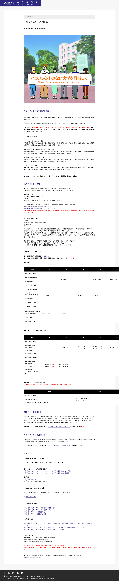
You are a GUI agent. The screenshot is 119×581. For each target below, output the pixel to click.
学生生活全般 (30, 17)
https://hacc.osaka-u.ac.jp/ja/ (33, 558)
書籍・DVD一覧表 (31, 496)
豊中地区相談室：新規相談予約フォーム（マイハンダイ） (41, 209)
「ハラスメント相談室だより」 (62, 445)
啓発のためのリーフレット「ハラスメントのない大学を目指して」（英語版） (47, 473)
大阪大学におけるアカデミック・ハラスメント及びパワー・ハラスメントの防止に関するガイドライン (54, 527)
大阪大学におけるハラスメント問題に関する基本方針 (39, 508)
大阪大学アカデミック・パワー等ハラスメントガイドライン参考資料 (44, 529)
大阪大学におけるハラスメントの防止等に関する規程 (39, 510)
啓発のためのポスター (31, 479)
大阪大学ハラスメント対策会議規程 (34, 512)
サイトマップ (9, 578)
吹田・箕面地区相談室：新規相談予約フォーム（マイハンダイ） (43, 207)
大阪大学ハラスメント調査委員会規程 (35, 514)
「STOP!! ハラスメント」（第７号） (59, 427)
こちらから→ (46, 256)
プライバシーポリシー (24, 578)
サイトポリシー (16, 578)
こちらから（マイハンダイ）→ (64, 245)
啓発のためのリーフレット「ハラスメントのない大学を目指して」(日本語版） (48, 471)
